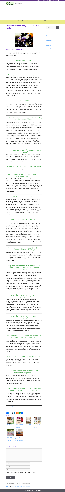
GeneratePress (38, 490)
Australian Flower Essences (21, 20)
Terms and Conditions (56, 0)
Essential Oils (12, 20)
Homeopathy (39, 20)
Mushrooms (46, 20)
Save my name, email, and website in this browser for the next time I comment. (23, 473)
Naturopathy (33, 20)
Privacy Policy (49, 0)
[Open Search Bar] (6, 23)
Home (7, 20)
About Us (43, 0)
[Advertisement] (32, 13)
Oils (28, 20)
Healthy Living (52, 20)
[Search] (57, 27)
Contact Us (38, 0)
